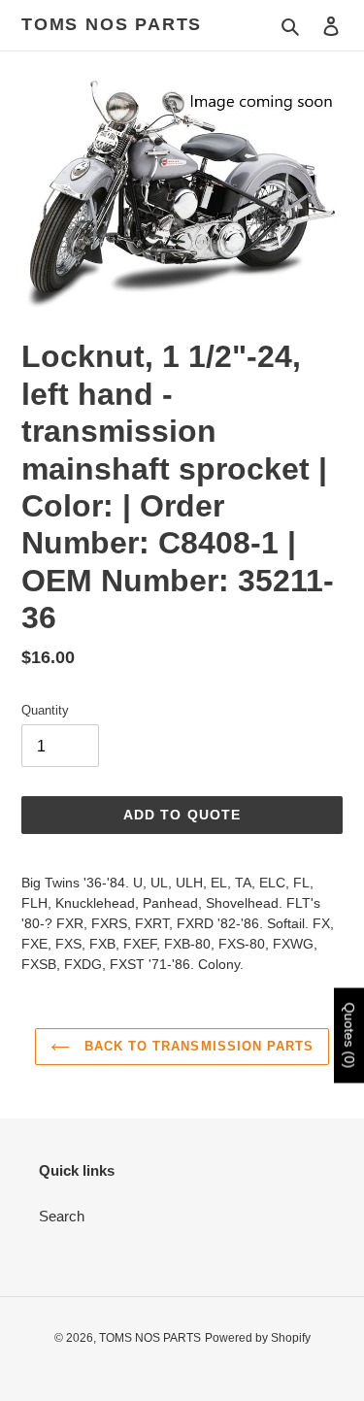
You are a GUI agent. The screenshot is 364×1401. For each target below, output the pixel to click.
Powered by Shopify (258, 1338)
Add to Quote (182, 814)
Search (61, 1216)
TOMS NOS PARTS (111, 24)
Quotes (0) (349, 1036)
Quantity (45, 710)
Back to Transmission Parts (197, 1046)
